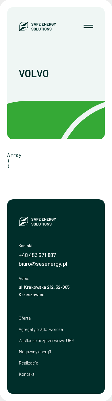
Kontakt (26, 374)
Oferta (25, 318)
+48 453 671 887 (37, 254)
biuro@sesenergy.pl (43, 263)
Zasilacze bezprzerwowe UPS (46, 340)
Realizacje (28, 362)
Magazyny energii (35, 351)
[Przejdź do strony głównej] (37, 26)
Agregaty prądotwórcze (41, 329)
